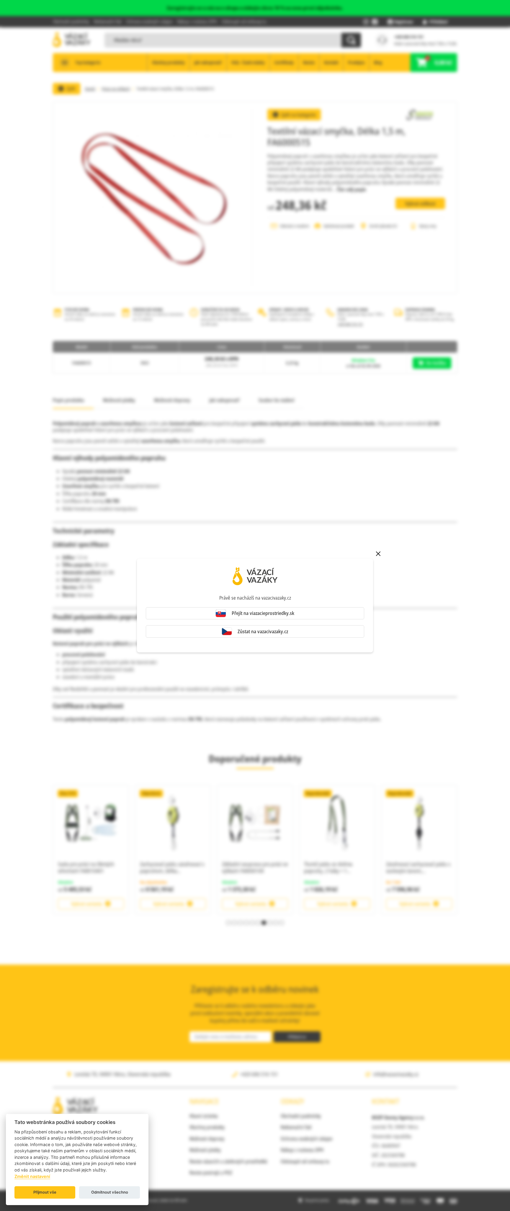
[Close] (378, 553)
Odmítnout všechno (109, 1192)
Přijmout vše (44, 1192)
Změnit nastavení (32, 1176)
